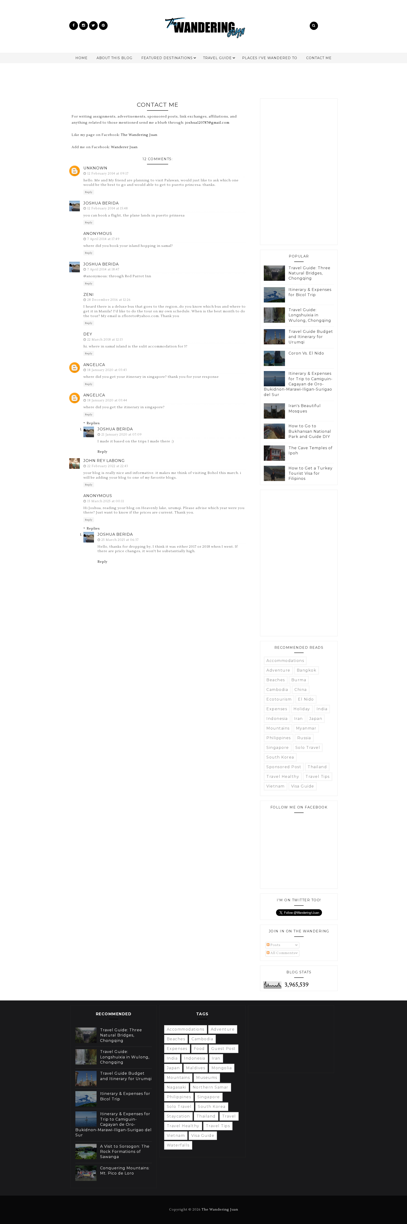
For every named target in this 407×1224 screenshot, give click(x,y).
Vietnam (275, 786)
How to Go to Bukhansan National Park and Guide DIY (310, 431)
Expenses (276, 709)
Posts (275, 945)
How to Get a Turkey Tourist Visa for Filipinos (311, 473)
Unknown (95, 168)
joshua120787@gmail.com (207, 123)
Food (199, 1048)
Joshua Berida (101, 203)
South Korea (280, 757)
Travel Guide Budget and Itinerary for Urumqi (311, 336)
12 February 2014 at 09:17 (108, 173)
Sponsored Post (283, 767)
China (300, 689)
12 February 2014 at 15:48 (107, 208)
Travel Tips (317, 776)
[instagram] (83, 25)
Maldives (195, 1068)
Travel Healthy (282, 776)
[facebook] (73, 25)
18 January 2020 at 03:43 (107, 370)
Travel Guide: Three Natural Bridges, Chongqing (309, 273)
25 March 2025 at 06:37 (120, 540)
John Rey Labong (104, 460)
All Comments (282, 953)
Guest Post (223, 1048)
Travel (229, 1116)
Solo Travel (307, 747)
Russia (304, 738)
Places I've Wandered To (269, 58)
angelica (94, 365)
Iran (298, 718)
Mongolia (222, 1068)
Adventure (278, 670)
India (322, 709)
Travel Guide (217, 58)
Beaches (275, 680)
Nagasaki (176, 1087)
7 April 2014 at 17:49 (103, 239)
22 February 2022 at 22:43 (107, 466)
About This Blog (114, 58)
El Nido (306, 699)
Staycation (178, 1116)
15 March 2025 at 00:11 (105, 501)
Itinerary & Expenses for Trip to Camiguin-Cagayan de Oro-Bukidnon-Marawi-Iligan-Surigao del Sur (298, 384)
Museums (206, 1077)
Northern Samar (210, 1087)
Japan (315, 718)
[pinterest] (103, 25)
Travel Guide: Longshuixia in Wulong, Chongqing (310, 315)
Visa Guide (302, 786)
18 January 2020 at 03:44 (107, 400)
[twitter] (93, 25)
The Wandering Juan (139, 135)
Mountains (278, 728)
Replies (93, 423)
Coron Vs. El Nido (306, 353)
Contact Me (319, 58)
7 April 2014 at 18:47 (103, 269)
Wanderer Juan (124, 147)
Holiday (301, 709)
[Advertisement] (203, 78)
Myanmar (306, 728)
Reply (88, 192)
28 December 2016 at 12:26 (109, 300)
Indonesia (277, 718)
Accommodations (285, 660)
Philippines (278, 738)
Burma (298, 680)
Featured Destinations (167, 58)
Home (81, 58)
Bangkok (307, 670)
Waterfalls (178, 1145)
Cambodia (277, 689)
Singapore (277, 747)
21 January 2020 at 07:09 (122, 435)
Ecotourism (279, 699)
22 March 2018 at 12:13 (105, 340)
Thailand (317, 767)
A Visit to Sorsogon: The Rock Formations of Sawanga (125, 1151)
